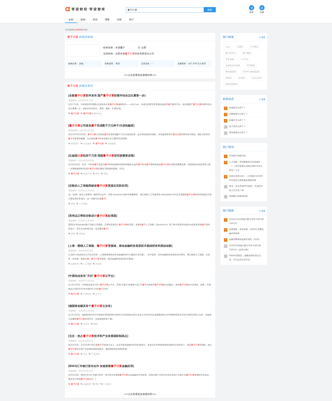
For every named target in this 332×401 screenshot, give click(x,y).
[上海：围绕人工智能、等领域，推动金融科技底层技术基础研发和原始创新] (120, 245)
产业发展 (95, 354)
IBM (97, 384)
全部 (70, 19)
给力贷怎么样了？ (237, 126)
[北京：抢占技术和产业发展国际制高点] (98, 335)
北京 (85, 354)
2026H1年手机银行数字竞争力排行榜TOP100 (246, 221)
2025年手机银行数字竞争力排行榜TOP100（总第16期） (245, 247)
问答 (119, 19)
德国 (95, 324)
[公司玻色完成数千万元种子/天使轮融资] (101, 125)
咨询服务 (111, 143)
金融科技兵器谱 (232, 65)
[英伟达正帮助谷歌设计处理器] (92, 215)
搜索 (209, 9)
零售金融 (229, 59)
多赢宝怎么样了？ (237, 120)
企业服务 (87, 143)
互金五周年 (257, 78)
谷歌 (73, 203)
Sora (227, 47)
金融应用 (87, 384)
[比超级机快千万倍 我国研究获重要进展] (101, 155)
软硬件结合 (92, 113)
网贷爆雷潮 (230, 71)
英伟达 (82, 234)
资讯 (95, 19)
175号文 (244, 59)
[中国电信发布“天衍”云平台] (91, 275)
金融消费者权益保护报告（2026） (245, 239)
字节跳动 (254, 47)
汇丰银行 (107, 384)
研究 (97, 173)
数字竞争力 (230, 53)
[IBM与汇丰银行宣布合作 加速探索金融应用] (101, 366)
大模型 (240, 47)
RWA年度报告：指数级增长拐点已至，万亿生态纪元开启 (245, 257)
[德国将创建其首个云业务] (90, 305)
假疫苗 (228, 78)
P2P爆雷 (251, 65)
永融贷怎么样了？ (237, 107)
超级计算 (87, 173)
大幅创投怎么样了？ (238, 114)
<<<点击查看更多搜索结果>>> (140, 75)
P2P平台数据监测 (251, 71)
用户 (131, 19)
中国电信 (87, 294)
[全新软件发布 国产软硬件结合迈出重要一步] (106, 95)
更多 (263, 37)
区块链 (98, 264)
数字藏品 (247, 53)
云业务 (86, 324)
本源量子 (120, 47)
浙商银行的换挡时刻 (238, 196)
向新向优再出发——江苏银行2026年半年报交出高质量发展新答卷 (246, 178)
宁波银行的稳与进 (237, 155)
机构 (83, 19)
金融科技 (75, 264)
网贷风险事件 (231, 84)
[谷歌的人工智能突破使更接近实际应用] (98, 185)
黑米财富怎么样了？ (238, 132)
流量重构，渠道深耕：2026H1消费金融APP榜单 (246, 231)
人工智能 (83, 203)
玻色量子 (75, 143)
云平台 (98, 294)
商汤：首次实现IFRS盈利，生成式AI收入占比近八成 (246, 188)
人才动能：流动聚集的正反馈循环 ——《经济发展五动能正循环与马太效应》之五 (245, 166)
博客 (107, 19)
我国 (105, 173)
